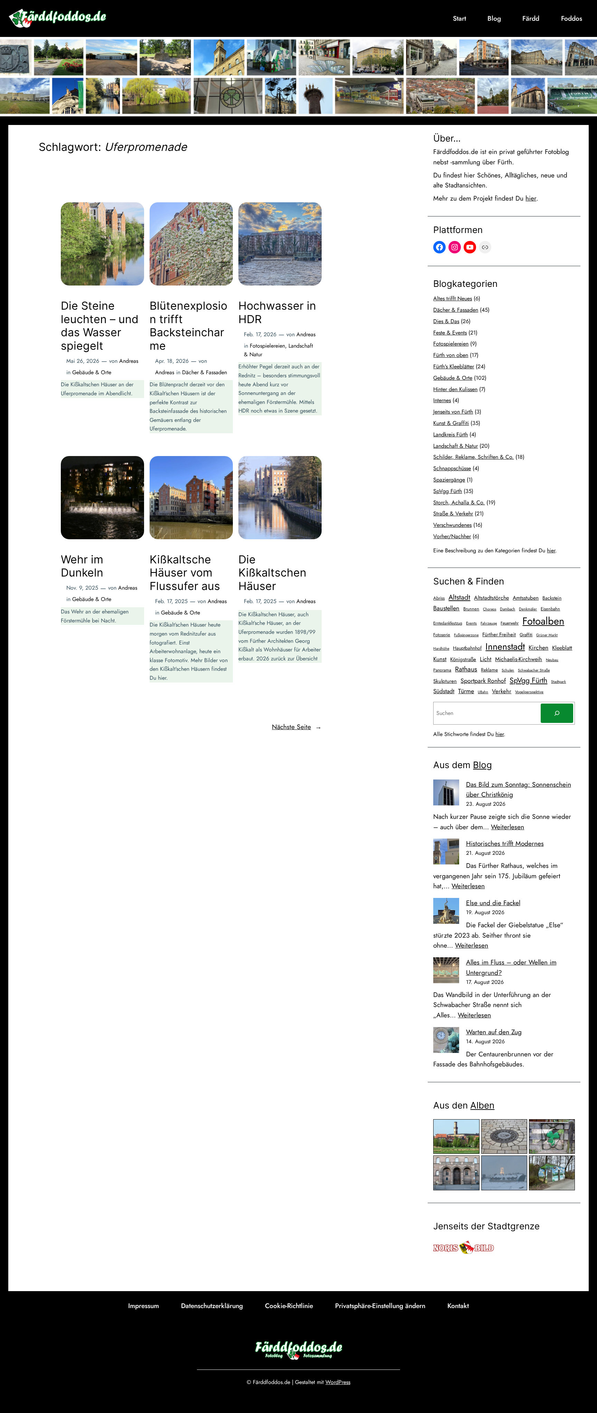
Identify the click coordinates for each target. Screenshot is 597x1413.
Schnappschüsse (452, 468)
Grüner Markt (547, 635)
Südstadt (443, 691)
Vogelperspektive (529, 692)
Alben (482, 1105)
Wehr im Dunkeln (82, 566)
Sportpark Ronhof (483, 680)
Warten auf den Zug (494, 1032)
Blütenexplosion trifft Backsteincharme (188, 325)
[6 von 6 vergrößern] (565, 1164)
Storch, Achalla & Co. (459, 502)
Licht (485, 659)
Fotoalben (543, 621)
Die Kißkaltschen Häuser (272, 573)
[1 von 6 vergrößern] (470, 1128)
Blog (482, 764)
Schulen (508, 670)
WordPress (337, 1382)
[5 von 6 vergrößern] (518, 1164)
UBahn (483, 692)
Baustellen (446, 608)
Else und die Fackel (493, 903)
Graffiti (526, 634)
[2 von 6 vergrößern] (518, 1128)
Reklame (489, 670)
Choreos (489, 609)
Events (471, 623)
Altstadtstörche (491, 598)
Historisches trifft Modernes (505, 843)
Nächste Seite (297, 727)
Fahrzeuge (489, 623)
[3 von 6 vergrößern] (565, 1128)
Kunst (439, 659)
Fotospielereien (267, 346)
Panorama (442, 670)
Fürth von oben (450, 355)
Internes (442, 400)
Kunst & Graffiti (451, 423)
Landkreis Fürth (450, 434)
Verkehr (501, 691)
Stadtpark (558, 681)
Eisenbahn (550, 609)
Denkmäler (528, 609)
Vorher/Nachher (452, 536)
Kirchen (538, 647)
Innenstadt (505, 646)
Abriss (439, 598)
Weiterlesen (507, 827)
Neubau (552, 659)
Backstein (551, 597)
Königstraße (463, 659)
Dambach (507, 609)
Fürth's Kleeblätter (453, 366)
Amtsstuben (526, 598)
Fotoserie (441, 634)
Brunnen (471, 609)
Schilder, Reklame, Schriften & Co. (473, 457)
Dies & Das (446, 321)
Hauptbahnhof (467, 648)
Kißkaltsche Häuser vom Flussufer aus (185, 573)
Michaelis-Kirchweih (518, 659)
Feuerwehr (510, 623)
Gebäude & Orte (91, 372)
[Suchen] (557, 713)
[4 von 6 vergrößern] (470, 1164)
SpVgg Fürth (447, 491)
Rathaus (466, 669)
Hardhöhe (441, 648)
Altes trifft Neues (452, 298)
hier (530, 198)
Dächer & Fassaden (204, 372)
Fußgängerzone (466, 635)
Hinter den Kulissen (455, 389)
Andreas (128, 361)
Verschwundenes (452, 525)
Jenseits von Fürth (453, 412)
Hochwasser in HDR (277, 312)
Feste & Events (450, 333)
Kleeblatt (562, 648)
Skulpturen (445, 681)
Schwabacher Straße (534, 670)
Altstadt (459, 597)
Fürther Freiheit (499, 634)
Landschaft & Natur (455, 446)
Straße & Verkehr (453, 513)
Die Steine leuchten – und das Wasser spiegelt (100, 325)
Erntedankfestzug (447, 623)
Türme (466, 691)
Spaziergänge (449, 480)
